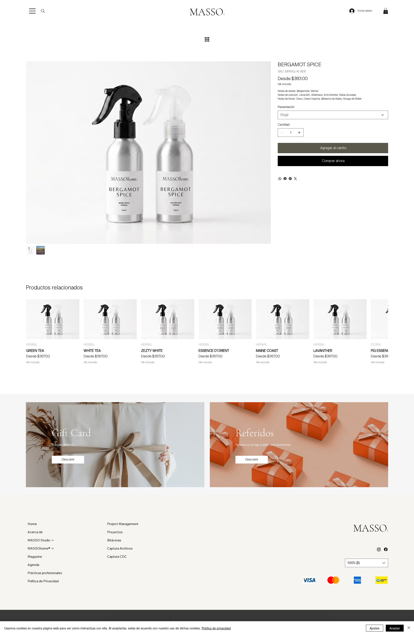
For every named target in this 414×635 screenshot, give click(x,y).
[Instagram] (378, 549)
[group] (207, 331)
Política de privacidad (216, 628)
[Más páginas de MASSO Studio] (53, 540)
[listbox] (366, 563)
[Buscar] (43, 10)
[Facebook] (285, 178)
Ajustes (375, 628)
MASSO (207, 12)
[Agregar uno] (299, 132)
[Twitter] (295, 178)
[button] (385, 11)
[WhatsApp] (280, 178)
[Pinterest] (290, 178)
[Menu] (32, 11)
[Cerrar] (408, 628)
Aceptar (394, 628)
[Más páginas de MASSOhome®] (53, 548)
